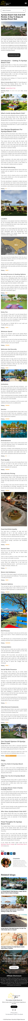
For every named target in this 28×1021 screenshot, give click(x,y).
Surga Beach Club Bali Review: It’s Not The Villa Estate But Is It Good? (13, 929)
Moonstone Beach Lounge (7, 844)
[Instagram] (15, 1010)
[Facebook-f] (13, 1010)
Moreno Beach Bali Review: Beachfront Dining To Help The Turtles (12, 910)
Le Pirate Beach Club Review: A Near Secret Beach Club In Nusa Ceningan (13, 892)
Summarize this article (14, 55)
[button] (25, 3)
